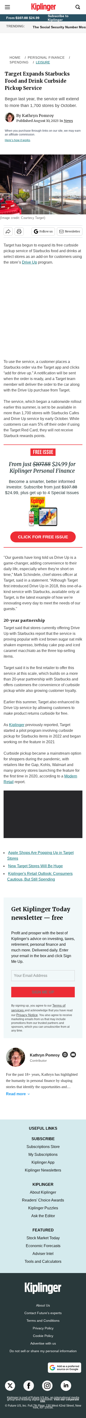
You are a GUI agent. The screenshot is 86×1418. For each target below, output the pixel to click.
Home (15, 57)
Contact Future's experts (43, 1318)
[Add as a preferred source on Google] (64, 1372)
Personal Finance (46, 57)
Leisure (43, 62)
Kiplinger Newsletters (43, 1175)
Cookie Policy (43, 1340)
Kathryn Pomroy (38, 115)
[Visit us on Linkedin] (66, 1390)
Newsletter (72, 231)
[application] (43, 813)
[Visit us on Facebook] (28, 1390)
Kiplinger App (43, 1167)
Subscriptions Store (43, 1151)
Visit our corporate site (59, 1405)
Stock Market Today (43, 1243)
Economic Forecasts (43, 1251)
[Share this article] (8, 231)
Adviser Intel (43, 1258)
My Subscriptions (43, 1159)
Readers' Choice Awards (43, 1205)
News (68, 121)
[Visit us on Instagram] (47, 1390)
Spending (19, 62)
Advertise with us (43, 1348)
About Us (43, 1310)
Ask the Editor (43, 1221)
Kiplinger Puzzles (43, 1213)
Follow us (46, 231)
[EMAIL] (74, 1054)
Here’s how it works (17, 140)
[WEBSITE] (66, 1054)
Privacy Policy (43, 1333)
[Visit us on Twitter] (10, 1390)
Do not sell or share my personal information (43, 1356)
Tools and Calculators (43, 1266)
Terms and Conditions (43, 1325)
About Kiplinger (43, 1197)
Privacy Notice (27, 1015)
